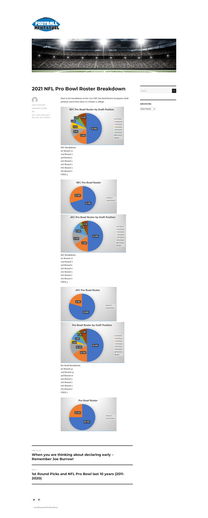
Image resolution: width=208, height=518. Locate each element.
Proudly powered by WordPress (46, 507)
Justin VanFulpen (39, 105)
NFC (33, 117)
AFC (33, 115)
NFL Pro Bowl (45, 117)
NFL (33, 112)
